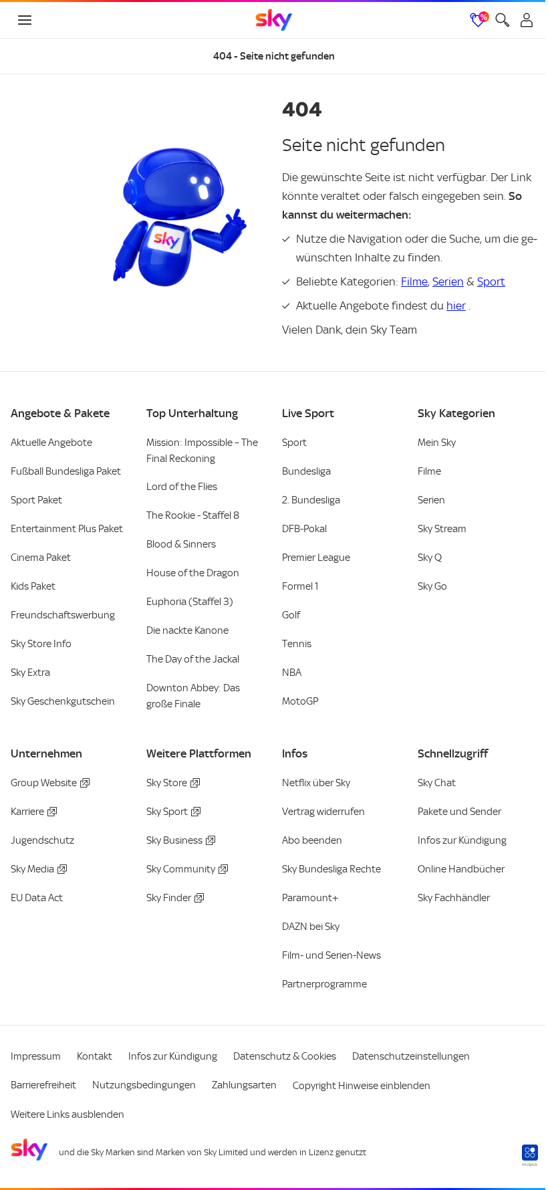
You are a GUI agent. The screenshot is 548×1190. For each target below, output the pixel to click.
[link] (274, 20)
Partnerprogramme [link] (324, 984)
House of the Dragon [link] (192, 573)
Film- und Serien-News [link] (331, 955)
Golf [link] (291, 615)
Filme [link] (429, 471)
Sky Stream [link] (442, 529)
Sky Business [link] (174, 840)
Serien (448, 281)
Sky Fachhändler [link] (454, 898)
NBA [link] (291, 673)
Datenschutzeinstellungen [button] (411, 1056)
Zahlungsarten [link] (244, 1085)
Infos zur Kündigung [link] (462, 840)
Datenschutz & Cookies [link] (284, 1056)
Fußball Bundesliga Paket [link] (66, 471)
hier (456, 305)
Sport (491, 281)
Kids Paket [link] (33, 586)
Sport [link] (294, 443)
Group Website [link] (44, 783)
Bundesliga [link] (306, 471)
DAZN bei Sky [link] (310, 927)
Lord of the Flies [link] (181, 487)
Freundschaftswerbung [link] (63, 615)
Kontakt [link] (94, 1056)
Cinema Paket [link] (41, 558)
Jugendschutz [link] (42, 840)
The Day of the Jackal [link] (192, 659)
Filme (414, 281)
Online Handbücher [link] (461, 869)
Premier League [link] (316, 558)
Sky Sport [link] (167, 812)
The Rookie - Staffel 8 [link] (192, 515)
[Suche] (502, 20)
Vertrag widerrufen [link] (323, 812)
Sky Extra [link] (30, 673)
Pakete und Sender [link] (459, 812)
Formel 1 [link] (300, 586)
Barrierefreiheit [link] (43, 1085)
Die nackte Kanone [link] (187, 630)
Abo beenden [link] (312, 840)
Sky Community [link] (180, 869)
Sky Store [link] (166, 783)
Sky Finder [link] (168, 898)
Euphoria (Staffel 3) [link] (189, 602)
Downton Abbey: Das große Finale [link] (193, 696)
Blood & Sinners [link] (181, 544)
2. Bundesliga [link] (311, 500)
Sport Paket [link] (36, 500)
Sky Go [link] (432, 586)
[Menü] (25, 20)
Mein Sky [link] (437, 443)
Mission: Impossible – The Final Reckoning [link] (202, 451)
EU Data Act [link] (37, 898)
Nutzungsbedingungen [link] (144, 1085)
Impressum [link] (36, 1056)
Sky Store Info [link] (41, 644)
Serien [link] (431, 500)
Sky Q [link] (430, 558)
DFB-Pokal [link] (304, 529)
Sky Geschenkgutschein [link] (63, 701)
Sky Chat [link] (437, 783)
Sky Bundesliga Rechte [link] (331, 869)
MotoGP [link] (300, 701)
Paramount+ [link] (310, 898)
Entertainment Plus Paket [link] (67, 529)
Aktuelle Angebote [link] (51, 443)
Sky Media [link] (32, 869)
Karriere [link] (27, 812)
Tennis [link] (296, 644)
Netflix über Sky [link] (316, 783)
